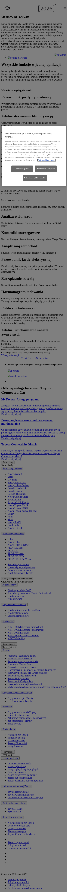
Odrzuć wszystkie (22, 169)
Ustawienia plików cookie (35, 178)
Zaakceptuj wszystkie (46, 169)
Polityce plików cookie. (46, 160)
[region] (34, 156)
